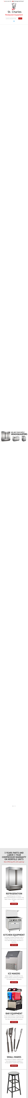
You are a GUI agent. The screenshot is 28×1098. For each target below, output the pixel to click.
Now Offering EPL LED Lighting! (14, 862)
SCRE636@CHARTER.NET (19, 1)
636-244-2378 (8, 1)
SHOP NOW (14, 904)
